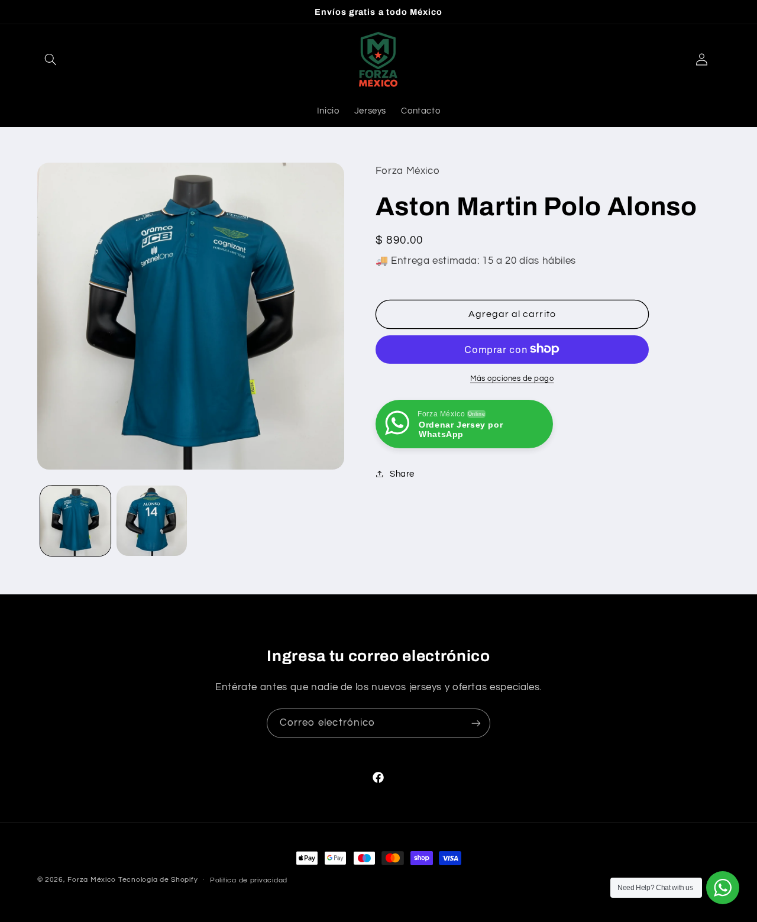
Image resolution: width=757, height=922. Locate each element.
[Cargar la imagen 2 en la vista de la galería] (152, 521)
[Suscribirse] (476, 723)
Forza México (91, 879)
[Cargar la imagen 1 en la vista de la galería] (75, 521)
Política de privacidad (248, 880)
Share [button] (402, 473)
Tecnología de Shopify (158, 879)
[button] (50, 59)
